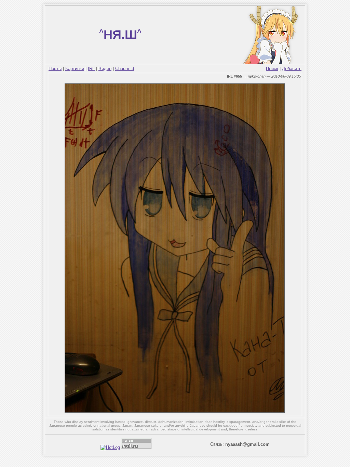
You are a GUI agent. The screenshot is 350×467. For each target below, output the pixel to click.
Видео (104, 68)
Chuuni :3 (124, 68)
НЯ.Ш (120, 35)
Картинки (74, 68)
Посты (55, 68)
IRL (91, 68)
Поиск (272, 68)
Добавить (291, 68)
